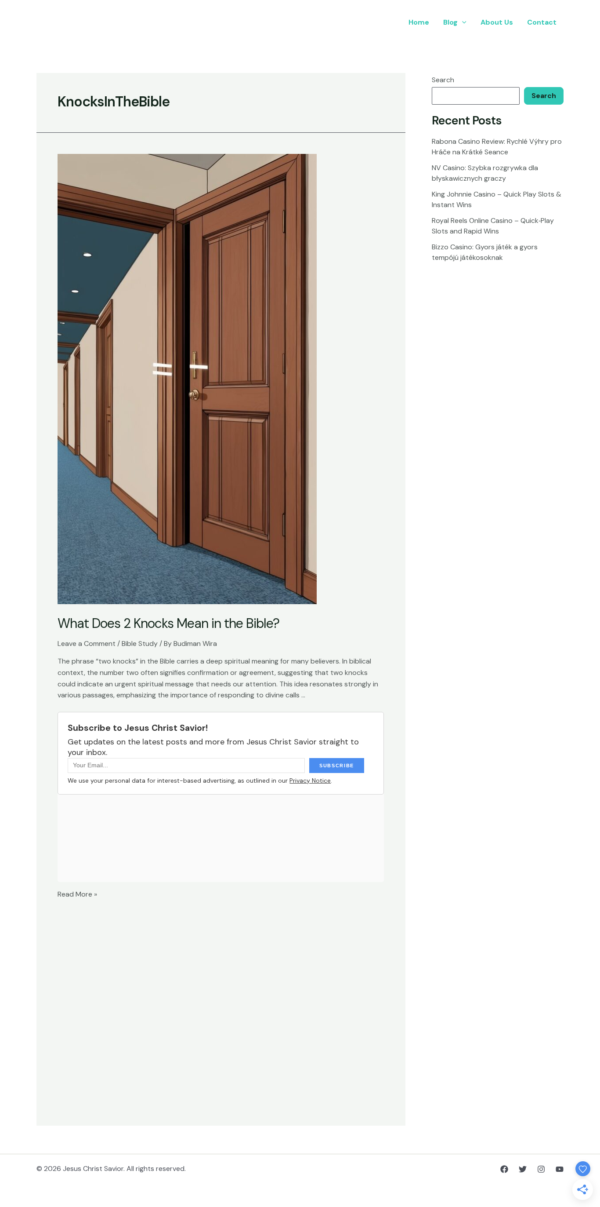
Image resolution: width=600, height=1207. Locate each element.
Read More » (77, 894)
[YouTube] (560, 1169)
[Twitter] (523, 1169)
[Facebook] (504, 1169)
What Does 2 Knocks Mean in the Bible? (168, 623)
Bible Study (140, 643)
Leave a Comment (87, 643)
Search (443, 79)
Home (418, 22)
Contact (542, 22)
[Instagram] (541, 1169)
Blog (450, 22)
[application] (462, 22)
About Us (497, 22)
